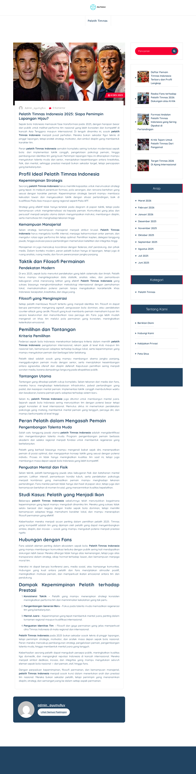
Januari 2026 (145, 214)
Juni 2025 (143, 262)
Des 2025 (117, 95)
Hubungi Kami (146, 333)
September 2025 (147, 241)
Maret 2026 (144, 200)
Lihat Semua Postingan (54, 712)
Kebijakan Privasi (148, 343)
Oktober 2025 (146, 235)
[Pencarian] (174, 51)
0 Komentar (58, 107)
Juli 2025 (143, 255)
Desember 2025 (147, 221)
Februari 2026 (146, 207)
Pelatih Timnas (98, 21)
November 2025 (147, 228)
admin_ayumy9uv (51, 705)
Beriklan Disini (146, 322)
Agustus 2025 (146, 248)
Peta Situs (143, 353)
